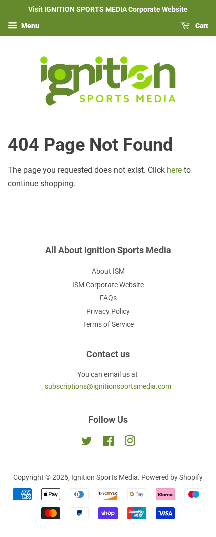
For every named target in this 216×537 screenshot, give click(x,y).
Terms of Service (108, 324)
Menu (29, 26)
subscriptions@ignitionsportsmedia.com (108, 386)
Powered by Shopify (172, 477)
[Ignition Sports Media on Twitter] (86, 443)
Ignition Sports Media (104, 477)
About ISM (108, 271)
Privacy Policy (108, 311)
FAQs (108, 298)
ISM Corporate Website (108, 285)
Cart (201, 26)
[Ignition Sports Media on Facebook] (108, 443)
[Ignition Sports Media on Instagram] (129, 443)
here (174, 170)
